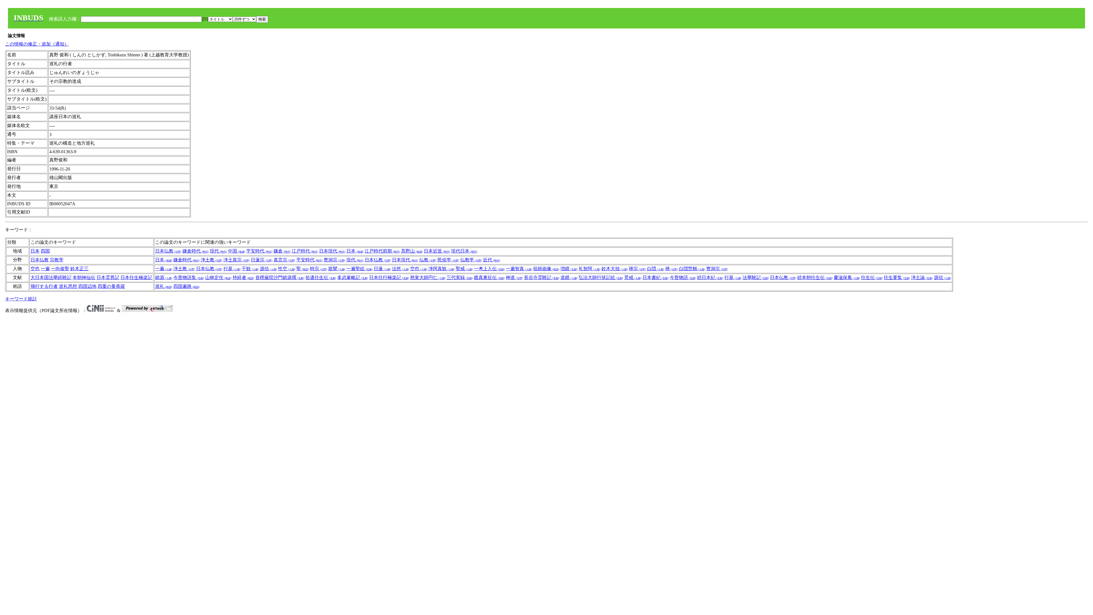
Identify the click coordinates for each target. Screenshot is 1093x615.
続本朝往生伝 (815, 277)
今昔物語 (683, 277)
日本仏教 (168, 251)
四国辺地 (87, 286)
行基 (232, 268)
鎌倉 (282, 251)
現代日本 (464, 251)
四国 (45, 251)
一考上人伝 (489, 268)
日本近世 (437, 251)
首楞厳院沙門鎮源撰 (279, 277)
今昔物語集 (188, 277)
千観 (250, 268)
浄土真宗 (236, 259)
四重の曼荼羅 (111, 286)
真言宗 (284, 259)
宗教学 (56, 259)
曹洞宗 (334, 259)
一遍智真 (519, 268)
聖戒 (464, 268)
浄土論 (922, 277)
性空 (286, 268)
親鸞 (336, 268)
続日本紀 (710, 277)
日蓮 (382, 268)
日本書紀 (655, 277)
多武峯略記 (352, 277)
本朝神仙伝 (84, 277)
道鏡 (569, 277)
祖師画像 (546, 268)
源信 (268, 268)
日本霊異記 (107, 277)
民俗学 (448, 259)
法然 (400, 268)
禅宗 (637, 268)
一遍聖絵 (359, 268)
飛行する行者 (44, 286)
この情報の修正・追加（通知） (37, 44)
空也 (35, 268)
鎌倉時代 (195, 251)
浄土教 (211, 259)
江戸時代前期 (382, 251)
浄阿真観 (441, 268)
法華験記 (756, 277)
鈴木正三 (79, 268)
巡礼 (163, 286)
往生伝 (872, 277)
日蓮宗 (261, 259)
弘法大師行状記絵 (601, 277)
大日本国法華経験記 (50, 277)
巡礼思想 (68, 286)
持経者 (243, 277)
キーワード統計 (21, 298)
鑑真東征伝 (489, 277)
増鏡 (569, 268)
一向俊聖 (60, 268)
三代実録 (460, 277)
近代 (491, 259)
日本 (35, 251)
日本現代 (332, 251)
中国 (236, 251)
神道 (514, 277)
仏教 (427, 259)
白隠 (655, 268)
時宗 (318, 268)
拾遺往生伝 (320, 277)
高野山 (412, 251)
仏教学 (471, 259)
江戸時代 (305, 251)
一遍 (45, 268)
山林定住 (218, 277)
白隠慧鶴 (692, 268)
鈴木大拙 (614, 268)
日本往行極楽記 (389, 277)
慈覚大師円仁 (427, 277)
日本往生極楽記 (136, 277)
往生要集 (897, 277)
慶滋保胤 (847, 277)
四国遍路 (186, 286)
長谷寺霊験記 (541, 277)
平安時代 (259, 251)
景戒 (632, 277)
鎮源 (163, 277)
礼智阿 (589, 268)
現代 (218, 251)
